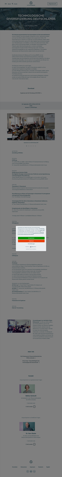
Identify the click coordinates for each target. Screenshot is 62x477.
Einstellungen (31, 243)
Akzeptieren (31, 238)
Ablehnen (31, 241)
